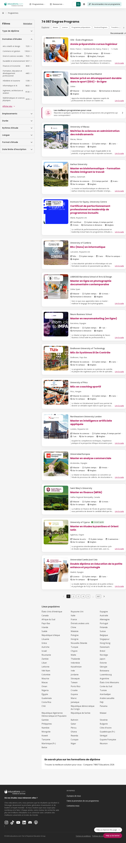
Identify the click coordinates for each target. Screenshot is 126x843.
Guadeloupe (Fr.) (107, 731)
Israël (44, 651)
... (93, 596)
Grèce (44, 643)
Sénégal (103, 735)
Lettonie (45, 666)
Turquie (74, 647)
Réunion (104, 743)
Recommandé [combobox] (116, 33)
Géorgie (103, 666)
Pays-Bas (46, 623)
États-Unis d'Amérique (52, 611)
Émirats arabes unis (80, 623)
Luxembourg (106, 674)
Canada (45, 615)
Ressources (57, 4)
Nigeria (45, 690)
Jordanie (75, 674)
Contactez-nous (73, 805)
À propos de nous (74, 796)
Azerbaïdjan (105, 694)
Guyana (74, 694)
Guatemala (47, 698)
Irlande (45, 627)
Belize (44, 747)
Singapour (105, 639)
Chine (73, 627)
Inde (73, 670)
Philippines (47, 723)
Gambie (45, 719)
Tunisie (103, 690)
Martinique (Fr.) (49, 743)
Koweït (45, 735)
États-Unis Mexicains (109, 682)
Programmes (37, 4)
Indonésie (75, 662)
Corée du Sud (106, 686)
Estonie (103, 662)
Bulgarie (104, 723)
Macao (45, 682)
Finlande (104, 627)
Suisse (103, 631)
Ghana (74, 731)
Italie (73, 615)
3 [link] (78, 596)
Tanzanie (46, 739)
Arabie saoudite (107, 698)
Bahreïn (74, 719)
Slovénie (104, 719)
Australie (104, 615)
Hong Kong (105, 643)
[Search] (78, 4)
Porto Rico (75, 686)
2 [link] (73, 596)
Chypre (74, 651)
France (74, 619)
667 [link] (98, 596)
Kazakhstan (76, 666)
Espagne (104, 611)
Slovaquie (75, 678)
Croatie (74, 690)
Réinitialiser (27, 23)
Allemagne (105, 619)
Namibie (45, 727)
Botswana (104, 670)
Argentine (104, 678)
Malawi (103, 713)
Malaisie (74, 631)
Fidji (101, 702)
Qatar (73, 723)
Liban (44, 662)
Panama (103, 706)
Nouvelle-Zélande (79, 643)
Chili (44, 706)
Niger (73, 743)
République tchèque (51, 635)
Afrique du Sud (48, 619)
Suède (44, 631)
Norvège (104, 655)
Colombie (46, 674)
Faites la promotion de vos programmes (83, 801)
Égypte (45, 694)
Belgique (104, 635)
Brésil (102, 651)
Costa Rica (46, 702)
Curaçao (74, 739)
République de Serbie (80, 713)
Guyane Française (108, 739)
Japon (102, 658)
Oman (44, 686)
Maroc (74, 698)
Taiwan (74, 682)
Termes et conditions (83, 836)
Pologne (75, 635)
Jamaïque (75, 702)
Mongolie (46, 731)
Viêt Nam (46, 670)
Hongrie (74, 639)
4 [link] (83, 596)
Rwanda (74, 735)
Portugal (104, 623)
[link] (13, 13)
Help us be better (113, 835)
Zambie (45, 658)
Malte (73, 655)
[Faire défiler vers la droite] (124, 27)
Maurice (45, 678)
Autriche (45, 647)
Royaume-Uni (77, 611)
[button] (17, 46)
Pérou (73, 727)
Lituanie (45, 639)
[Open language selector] (84, 4)
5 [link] (88, 596)
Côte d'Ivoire (105, 727)
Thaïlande (75, 658)
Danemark (105, 647)
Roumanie (46, 655)
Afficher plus (7, 106)
